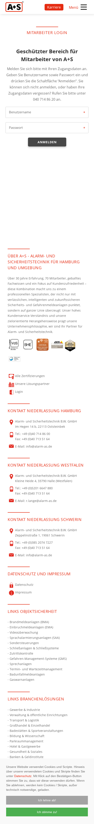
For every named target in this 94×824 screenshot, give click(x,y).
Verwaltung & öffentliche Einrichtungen (39, 715)
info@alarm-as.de (39, 446)
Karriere (54, 7)
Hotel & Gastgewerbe (25, 746)
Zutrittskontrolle (21, 653)
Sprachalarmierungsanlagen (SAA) (35, 638)
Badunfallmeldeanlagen (27, 674)
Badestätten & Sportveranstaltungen (36, 731)
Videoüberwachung (24, 632)
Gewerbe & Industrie (25, 710)
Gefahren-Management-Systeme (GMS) (38, 659)
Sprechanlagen (21, 664)
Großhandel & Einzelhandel (30, 725)
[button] (47, 800)
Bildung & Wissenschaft (27, 736)
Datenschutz (22, 776)
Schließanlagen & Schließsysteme (34, 648)
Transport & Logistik (24, 720)
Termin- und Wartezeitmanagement (36, 669)
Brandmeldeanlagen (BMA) (29, 622)
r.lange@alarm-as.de (41, 501)
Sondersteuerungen (24, 643)
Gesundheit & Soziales (26, 752)
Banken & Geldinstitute (27, 757)
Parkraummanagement (26, 741)
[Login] (14, 6)
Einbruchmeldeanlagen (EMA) (31, 627)
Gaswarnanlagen (22, 679)
